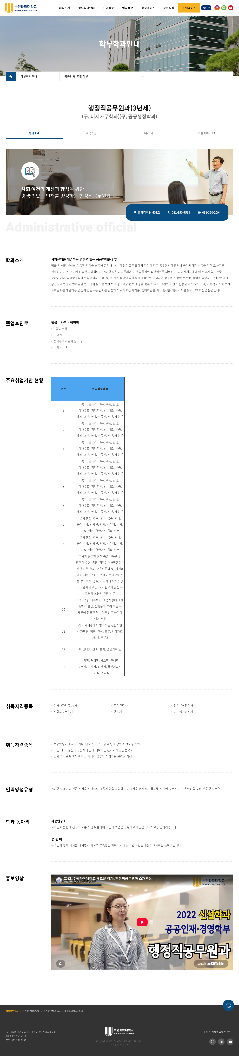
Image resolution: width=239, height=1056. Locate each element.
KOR (205, 7)
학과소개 (34, 133)
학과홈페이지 (194, 133)
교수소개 (147, 133)
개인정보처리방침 (30, 1011)
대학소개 (64, 8)
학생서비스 (148, 8)
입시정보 (127, 8)
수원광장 (168, 8)
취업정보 (108, 8)
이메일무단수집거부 (73, 1011)
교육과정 (91, 133)
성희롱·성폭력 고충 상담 (216, 1031)
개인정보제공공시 (51, 1011)
